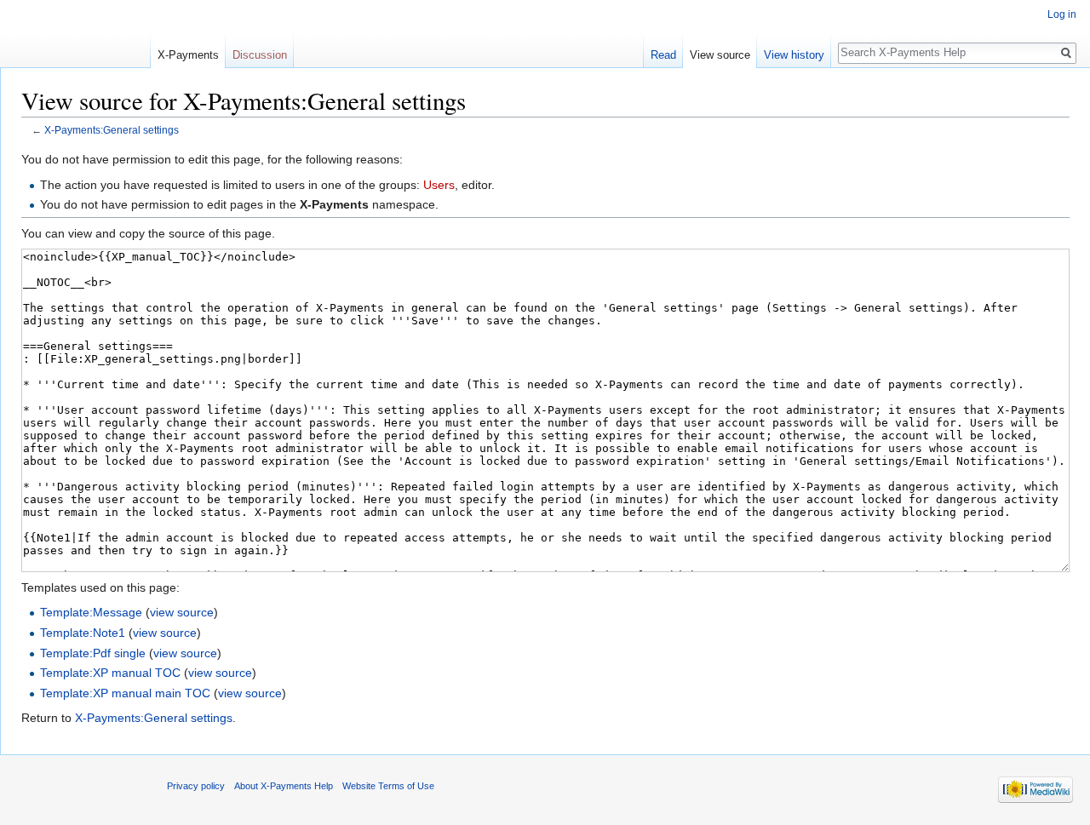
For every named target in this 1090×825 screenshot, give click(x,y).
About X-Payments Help (283, 786)
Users (439, 185)
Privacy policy (196, 786)
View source (720, 55)
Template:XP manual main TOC (125, 693)
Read (663, 55)
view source (182, 612)
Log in (1061, 14)
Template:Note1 (82, 632)
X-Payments (188, 55)
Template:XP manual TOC (110, 672)
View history (794, 55)
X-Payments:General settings (153, 718)
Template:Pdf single (93, 653)
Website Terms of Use (388, 786)
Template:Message (91, 612)
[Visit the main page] (75, 34)
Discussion (259, 55)
